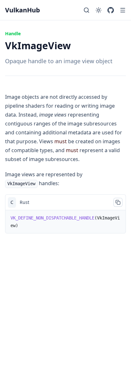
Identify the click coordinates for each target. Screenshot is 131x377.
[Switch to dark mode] (98, 10)
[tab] (12, 202)
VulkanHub (22, 10)
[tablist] (65, 202)
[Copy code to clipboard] (118, 202)
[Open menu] (123, 10)
